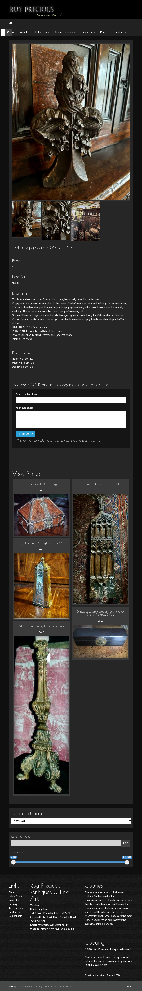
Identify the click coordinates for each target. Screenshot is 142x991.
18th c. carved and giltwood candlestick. (41, 626)
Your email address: (27, 394)
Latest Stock (42, 32)
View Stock (89, 32)
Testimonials (16, 908)
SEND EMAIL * (25, 434)
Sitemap (12, 986)
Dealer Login (15, 916)
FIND (125, 843)
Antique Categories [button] (65, 32)
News (12, 32)
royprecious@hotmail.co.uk (53, 925)
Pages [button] (104, 32)
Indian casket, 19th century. (41, 484)
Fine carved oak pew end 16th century (100, 484)
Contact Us (121, 32)
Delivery (13, 904)
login (128, 986)
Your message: (24, 408)
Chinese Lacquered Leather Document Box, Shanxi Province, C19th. (100, 613)
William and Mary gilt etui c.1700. (42, 543)
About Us (25, 32)
